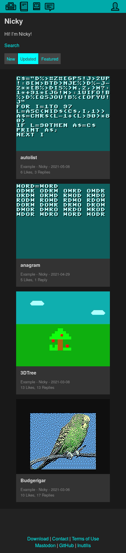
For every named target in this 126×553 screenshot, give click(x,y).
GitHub (66, 545)
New (11, 59)
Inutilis (84, 545)
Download (38, 538)
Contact (60, 538)
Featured (49, 59)
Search (11, 45)
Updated (28, 59)
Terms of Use (85, 538)
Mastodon (45, 545)
